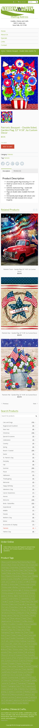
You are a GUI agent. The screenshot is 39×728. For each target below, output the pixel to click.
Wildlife (5, 510)
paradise (31, 655)
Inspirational (7, 507)
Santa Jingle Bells (28, 669)
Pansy (25, 655)
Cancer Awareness (9, 493)
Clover (26, 596)
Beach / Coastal (8, 451)
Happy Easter (22, 627)
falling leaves (15, 610)
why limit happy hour (28, 700)
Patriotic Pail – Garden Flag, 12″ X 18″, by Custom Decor (19, 395)
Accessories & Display (10, 525)
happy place (21, 629)
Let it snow (5, 644)
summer (34, 680)
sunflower (13, 683)
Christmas (6, 433)
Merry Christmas (18, 646)
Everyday (6, 461)
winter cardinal (11, 703)
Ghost (30, 618)
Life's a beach (13, 644)
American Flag (16, 562)
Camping (24, 579)
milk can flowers (29, 652)
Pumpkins (12, 663)
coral (32, 598)
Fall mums (23, 610)
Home (25, 635)
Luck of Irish (27, 644)
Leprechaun (31, 641)
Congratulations (25, 598)
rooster (35, 666)
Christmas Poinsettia (21, 593)
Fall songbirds (32, 610)
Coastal (4, 598)
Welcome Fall (6, 694)
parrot (4, 658)
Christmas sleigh (12, 596)
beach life (23, 567)
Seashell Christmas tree (19, 672)
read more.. (4, 720)
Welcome (6, 500)
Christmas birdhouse (26, 587)
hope (7, 638)
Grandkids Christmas (23, 624)
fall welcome (5, 613)
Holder (14, 635)
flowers (33, 615)
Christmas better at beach (27, 584)
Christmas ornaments (29, 590)
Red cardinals (13, 666)
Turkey (15, 689)
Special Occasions (9, 436)
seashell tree (5, 675)
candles (31, 579)
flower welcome (15, 618)
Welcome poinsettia (17, 694)
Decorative (5, 604)
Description (6, 171)
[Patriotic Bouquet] (19, 83)
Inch (27, 638)
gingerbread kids (7, 621)
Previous (5, 404)
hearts (8, 635)
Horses (5, 496)
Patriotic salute (29, 658)
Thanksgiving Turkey (14, 686)
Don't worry (5, 607)
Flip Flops (17, 615)
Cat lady (19, 582)
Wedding (27, 692)
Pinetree (29, 660)
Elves (35, 607)
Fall (4, 465)
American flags (25, 562)
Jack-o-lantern (10, 641)
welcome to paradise (22, 697)
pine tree (23, 660)
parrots (9, 658)
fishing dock (21, 613)
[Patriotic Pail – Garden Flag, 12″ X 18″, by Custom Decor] (19, 365)
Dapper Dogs (25, 601)
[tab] (6, 171)
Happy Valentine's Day (17, 632)
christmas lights (17, 590)
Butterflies (17, 579)
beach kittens (15, 567)
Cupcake (11, 601)
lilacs (20, 644)
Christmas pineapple (8, 593)
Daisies (17, 601)
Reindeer (21, 666)
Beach (9, 565)
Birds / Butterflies (8, 503)
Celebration (6, 440)
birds (18, 573)
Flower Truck (5, 618)
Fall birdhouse (6, 610)
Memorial (6, 482)
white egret (8, 700)
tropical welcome (7, 689)
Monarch (4, 655)
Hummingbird (21, 638)
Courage (4, 601)
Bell (26, 570)
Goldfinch (4, 624)
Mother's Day (7, 518)
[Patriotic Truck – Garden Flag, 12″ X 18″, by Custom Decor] (19, 239)
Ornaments (19, 655)
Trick (23, 686)
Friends (5, 514)
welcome (34, 692)
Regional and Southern (10, 426)
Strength (27, 680)
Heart (26, 632)
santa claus (18, 669)
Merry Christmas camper (16, 649)
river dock (28, 666)
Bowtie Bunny (18, 576)
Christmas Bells (13, 584)
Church (21, 596)
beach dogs (34, 565)
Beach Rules (31, 567)
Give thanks (16, 621)
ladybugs (23, 641)
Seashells (30, 672)
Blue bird (24, 573)
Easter (5, 454)
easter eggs (23, 607)
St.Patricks (16, 680)
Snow (12, 675)
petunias (8, 660)
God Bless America (27, 621)
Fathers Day (7, 532)
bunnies (10, 579)
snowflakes (27, 675)
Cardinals (12, 582)
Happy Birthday (8, 486)
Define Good (13, 604)
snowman (4, 677)
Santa (3, 669)
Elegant (30, 607)
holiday (20, 635)
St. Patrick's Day (8, 458)
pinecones (16, 660)
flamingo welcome (7, 615)
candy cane (5, 582)
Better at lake (12, 573)
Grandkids (12, 624)
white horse (17, 700)
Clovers (32, 596)
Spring (5, 447)
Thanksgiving (7, 479)
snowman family (13, 677)
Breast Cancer (27, 576)
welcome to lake (29, 694)
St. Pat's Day (31, 677)
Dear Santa (34, 601)
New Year (6, 429)
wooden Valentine (22, 703)
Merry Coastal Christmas (16, 652)
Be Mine (31, 570)
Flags (27, 613)
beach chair (16, 565)
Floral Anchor (25, 615)
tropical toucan (30, 686)
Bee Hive (16, 570)
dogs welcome (30, 604)
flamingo (33, 613)
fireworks (13, 613)
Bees (21, 570)
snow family (19, 675)
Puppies (19, 663)
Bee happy (9, 570)
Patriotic (10, 154)
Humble (13, 638)
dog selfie (22, 604)
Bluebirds (9, 576)
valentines (11, 692)
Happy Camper (11, 627)
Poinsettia (5, 663)
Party (14, 658)
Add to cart (7, 147)
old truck (11, 655)
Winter (5, 521)
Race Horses (26, 663)
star (22, 680)
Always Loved (6, 562)
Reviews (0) (17, 171)
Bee (3, 570)
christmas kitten (6, 590)
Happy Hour (12, 629)
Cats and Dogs (8, 422)
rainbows (4, 666)
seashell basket (6, 672)
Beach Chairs (25, 565)
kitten (17, 641)
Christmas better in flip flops (10, 587)
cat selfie (26, 582)
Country (5, 443)
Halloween (6, 475)
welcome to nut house (8, 697)
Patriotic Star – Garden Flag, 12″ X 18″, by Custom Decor (19, 333)
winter (3, 703)
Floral (5, 472)
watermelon (19, 692)
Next (35, 404)
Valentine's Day (8, 489)
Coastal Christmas (13, 598)
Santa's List (10, 669)
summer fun (5, 683)
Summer (5, 468)
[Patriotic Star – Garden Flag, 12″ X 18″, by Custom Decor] (19, 303)
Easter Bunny (14, 607)
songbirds (23, 677)
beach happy (5, 567)
